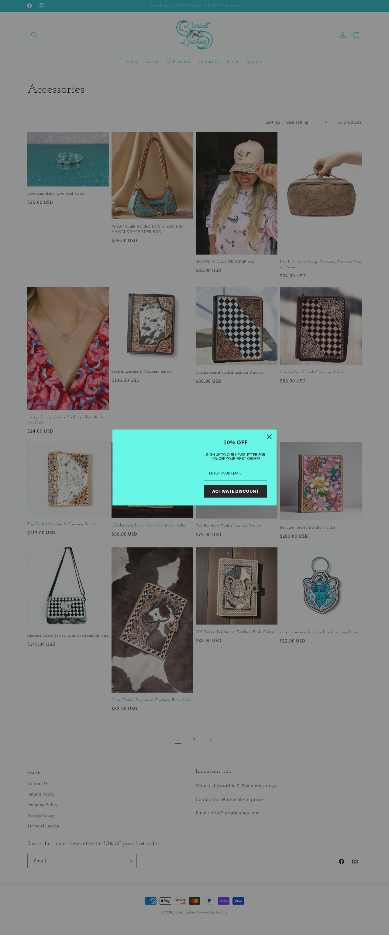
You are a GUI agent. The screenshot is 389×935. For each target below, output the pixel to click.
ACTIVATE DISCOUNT (235, 491)
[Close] (269, 437)
